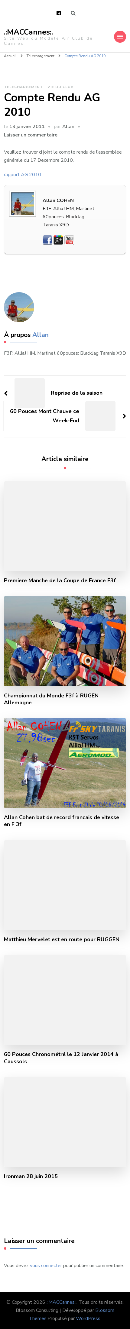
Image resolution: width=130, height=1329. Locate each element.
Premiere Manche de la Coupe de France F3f (60, 580)
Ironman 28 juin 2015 (31, 1176)
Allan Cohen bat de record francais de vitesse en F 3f (61, 821)
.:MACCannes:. (28, 32)
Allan (68, 126)
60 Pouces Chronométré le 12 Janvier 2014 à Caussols (61, 1058)
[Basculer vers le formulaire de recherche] (73, 13)
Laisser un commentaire (30, 135)
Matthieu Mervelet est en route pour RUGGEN (61, 939)
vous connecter (46, 1265)
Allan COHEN (58, 200)
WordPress (88, 1318)
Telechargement (23, 86)
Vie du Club (60, 86)
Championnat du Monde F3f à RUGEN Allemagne (51, 699)
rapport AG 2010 (22, 174)
